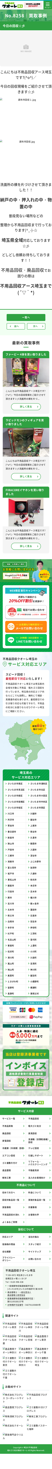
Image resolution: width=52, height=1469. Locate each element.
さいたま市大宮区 (38, 795)
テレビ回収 (33, 1148)
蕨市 (10, 897)
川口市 (11, 813)
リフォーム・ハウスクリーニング (38, 1163)
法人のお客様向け (36, 1177)
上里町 (33, 945)
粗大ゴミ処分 (34, 1125)
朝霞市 (33, 843)
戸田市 (11, 849)
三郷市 (11, 855)
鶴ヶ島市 (34, 903)
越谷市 (33, 819)
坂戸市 (11, 873)
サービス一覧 (8, 1118)
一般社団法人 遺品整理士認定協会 (19, 1294)
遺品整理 (6, 1170)
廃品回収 (6, 1133)
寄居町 (11, 945)
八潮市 (33, 873)
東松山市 (12, 879)
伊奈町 (33, 927)
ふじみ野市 (35, 861)
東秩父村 (34, 993)
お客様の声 (33, 1214)
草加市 (11, 825)
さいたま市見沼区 (16, 789)
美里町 (11, 975)
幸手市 (11, 927)
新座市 (11, 837)
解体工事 (6, 1177)
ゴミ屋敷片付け (9, 1162)
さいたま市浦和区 (38, 783)
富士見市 (12, 867)
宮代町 (33, 939)
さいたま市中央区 (38, 801)
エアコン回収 (8, 1155)
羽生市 (33, 921)
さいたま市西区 (37, 807)
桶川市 (33, 897)
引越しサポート (35, 1155)
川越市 (33, 813)
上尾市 (33, 825)
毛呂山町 (12, 939)
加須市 (33, 867)
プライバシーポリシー (8, 1259)
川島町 (33, 957)
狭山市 (11, 843)
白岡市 (11, 921)
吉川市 (11, 903)
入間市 (33, 849)
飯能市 (11, 885)
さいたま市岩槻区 (16, 801)
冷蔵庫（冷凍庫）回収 (13, 1148)
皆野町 (11, 987)
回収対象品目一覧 (10, 1199)
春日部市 (12, 831)
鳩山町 (11, 969)
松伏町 (11, 951)
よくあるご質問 (9, 1221)
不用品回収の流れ (10, 1214)
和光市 (33, 879)
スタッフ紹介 (34, 1244)
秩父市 (11, 915)
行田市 (11, 891)
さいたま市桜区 (15, 807)
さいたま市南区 (15, 783)
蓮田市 (33, 909)
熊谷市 (33, 831)
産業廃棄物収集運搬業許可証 (20, 1298)
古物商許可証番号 (15, 1304)
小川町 (33, 951)
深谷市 (33, 855)
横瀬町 (33, 987)
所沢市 (11, 819)
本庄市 (33, 885)
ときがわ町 (13, 981)
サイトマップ (34, 1251)
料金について (34, 1192)
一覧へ (26, 317)
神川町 (33, 969)
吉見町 (33, 963)
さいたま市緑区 (15, 795)
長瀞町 (11, 993)
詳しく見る (26, 406)
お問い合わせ (34, 1258)
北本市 (11, 909)
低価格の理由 (8, 1244)
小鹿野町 (34, 981)
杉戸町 (11, 933)
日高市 (33, 915)
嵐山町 (11, 963)
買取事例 (6, 1207)
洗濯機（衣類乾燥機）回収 (39, 1141)
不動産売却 (33, 1170)
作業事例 (32, 1207)
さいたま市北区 (37, 789)
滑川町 (11, 957)
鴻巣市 (11, 861)
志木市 (33, 891)
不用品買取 (7, 1125)
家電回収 (6, 1140)
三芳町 (33, 933)
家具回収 (32, 1133)
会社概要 (6, 1251)
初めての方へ (8, 1192)
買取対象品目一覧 (36, 1199)
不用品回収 (33, 1118)
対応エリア (7, 1236)
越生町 (33, 975)
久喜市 (33, 837)
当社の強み (33, 1236)
